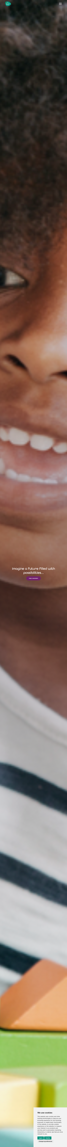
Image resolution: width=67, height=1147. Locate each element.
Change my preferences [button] (45, 1141)
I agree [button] (40, 1138)
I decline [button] (47, 1138)
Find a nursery (33, 578)
